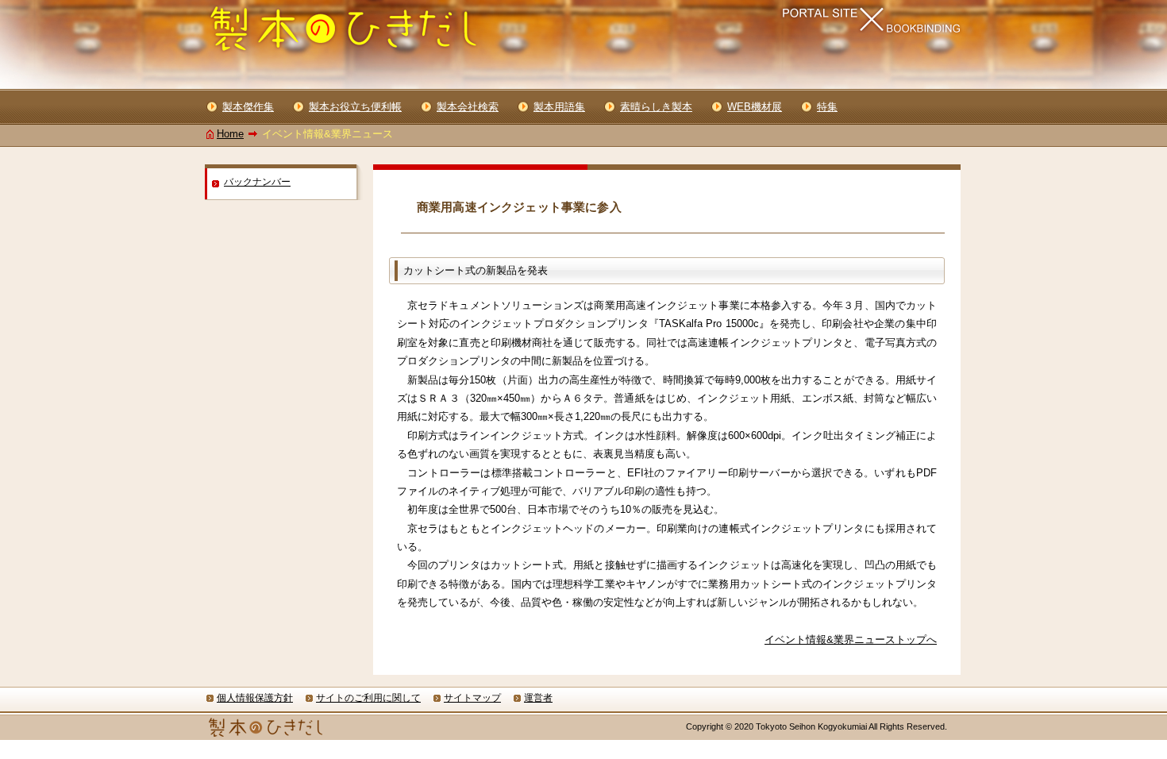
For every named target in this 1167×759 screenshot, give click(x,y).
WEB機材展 (754, 107)
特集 (827, 107)
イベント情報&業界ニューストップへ (851, 639)
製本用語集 (559, 107)
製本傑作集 (248, 107)
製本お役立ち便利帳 (355, 107)
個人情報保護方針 (255, 697)
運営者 (538, 697)
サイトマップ (472, 697)
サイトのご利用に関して (368, 697)
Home (230, 134)
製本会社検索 (468, 107)
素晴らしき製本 (656, 107)
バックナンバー (257, 181)
